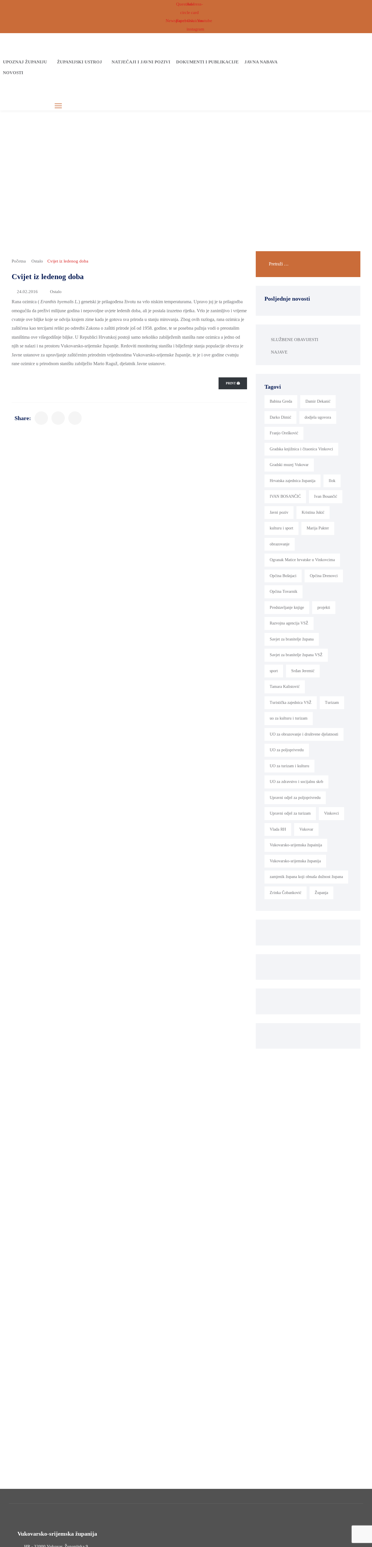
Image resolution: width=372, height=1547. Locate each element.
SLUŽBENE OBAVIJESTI (294, 339)
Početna (19, 261)
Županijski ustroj (79, 62)
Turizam (332, 702)
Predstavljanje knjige (287, 607)
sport (274, 671)
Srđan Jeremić (302, 671)
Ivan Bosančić (325, 496)
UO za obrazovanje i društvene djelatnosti (304, 734)
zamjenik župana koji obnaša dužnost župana (306, 877)
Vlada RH (278, 829)
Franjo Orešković (284, 433)
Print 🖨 (233, 383)
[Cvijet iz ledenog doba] (41, 418)
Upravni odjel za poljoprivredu (295, 797)
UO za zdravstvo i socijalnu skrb (296, 781)
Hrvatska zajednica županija (292, 481)
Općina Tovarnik (283, 591)
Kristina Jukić (313, 512)
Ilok (332, 481)
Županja (321, 893)
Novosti (13, 72)
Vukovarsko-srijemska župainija (296, 845)
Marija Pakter (318, 528)
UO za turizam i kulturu (289, 766)
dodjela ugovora (318, 417)
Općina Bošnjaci (283, 576)
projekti (323, 607)
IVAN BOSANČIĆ (285, 496)
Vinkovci (331, 813)
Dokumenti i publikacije (207, 62)
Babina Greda (281, 401)
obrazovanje (279, 544)
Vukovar (306, 829)
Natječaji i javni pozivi (141, 62)
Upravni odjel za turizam (290, 813)
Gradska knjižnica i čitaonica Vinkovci (301, 449)
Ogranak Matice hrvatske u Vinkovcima (302, 560)
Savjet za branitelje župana (292, 639)
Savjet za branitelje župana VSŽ (296, 655)
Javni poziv (279, 512)
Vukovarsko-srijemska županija (295, 861)
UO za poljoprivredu (287, 750)
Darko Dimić (280, 417)
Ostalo (37, 261)
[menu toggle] (58, 106)
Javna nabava (261, 62)
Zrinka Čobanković (285, 893)
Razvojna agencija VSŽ (289, 623)
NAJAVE (279, 352)
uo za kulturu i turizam (288, 718)
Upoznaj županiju (25, 62)
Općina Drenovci (324, 576)
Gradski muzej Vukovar (289, 465)
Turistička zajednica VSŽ (291, 702)
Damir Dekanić (317, 401)
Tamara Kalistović (285, 686)
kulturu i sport (281, 528)
